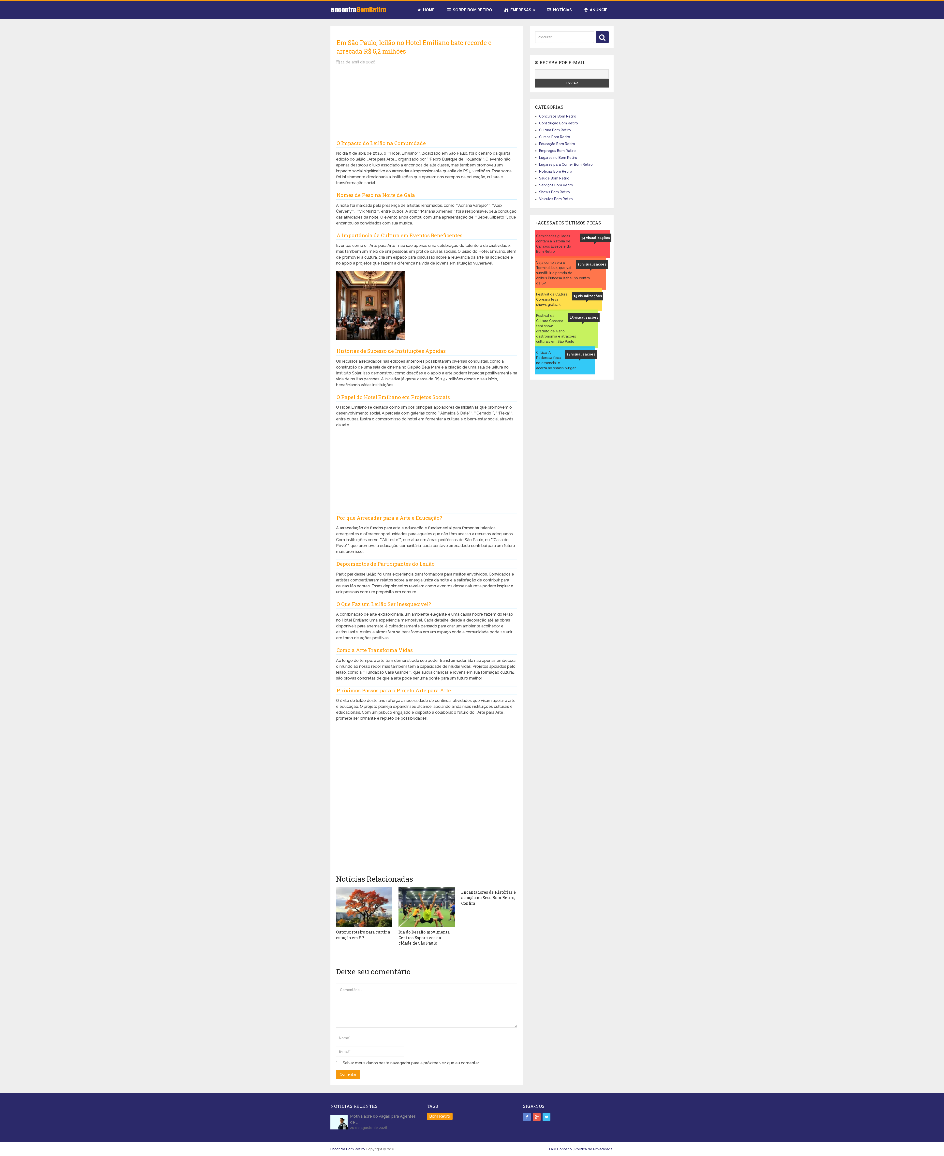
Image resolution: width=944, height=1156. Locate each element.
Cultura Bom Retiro (555, 130)
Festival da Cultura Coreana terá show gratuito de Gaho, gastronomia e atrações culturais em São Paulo (556, 328)
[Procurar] (602, 37)
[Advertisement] (426, 104)
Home (428, 10)
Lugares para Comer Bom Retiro (566, 164)
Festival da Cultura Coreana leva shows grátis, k (551, 299)
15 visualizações (588, 296)
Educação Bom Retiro (557, 144)
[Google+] (537, 1117)
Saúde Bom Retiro (554, 178)
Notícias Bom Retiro (555, 171)
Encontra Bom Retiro (347, 1149)
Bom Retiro (439, 1116)
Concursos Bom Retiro (557, 116)
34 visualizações (595, 238)
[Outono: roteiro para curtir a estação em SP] (364, 907)
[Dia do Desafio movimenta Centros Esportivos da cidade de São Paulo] (426, 907)
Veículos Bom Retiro (556, 199)
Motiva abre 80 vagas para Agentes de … (383, 1119)
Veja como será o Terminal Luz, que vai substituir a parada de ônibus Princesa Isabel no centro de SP (563, 273)
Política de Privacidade (594, 1149)
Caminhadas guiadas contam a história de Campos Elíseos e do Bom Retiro (553, 243)
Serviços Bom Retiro (556, 185)
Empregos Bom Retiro (557, 151)
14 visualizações (580, 354)
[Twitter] (546, 1117)
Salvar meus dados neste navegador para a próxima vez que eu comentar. (411, 1063)
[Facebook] (527, 1117)
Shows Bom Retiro (554, 192)
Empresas (520, 10)
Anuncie (598, 10)
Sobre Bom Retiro (472, 10)
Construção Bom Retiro (558, 123)
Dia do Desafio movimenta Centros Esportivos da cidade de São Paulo (424, 937)
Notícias (562, 10)
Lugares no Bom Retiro (558, 158)
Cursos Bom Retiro (554, 137)
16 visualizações (591, 264)
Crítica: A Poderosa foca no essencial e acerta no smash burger (556, 360)
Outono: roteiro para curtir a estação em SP (363, 934)
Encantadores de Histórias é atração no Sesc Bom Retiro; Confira (488, 897)
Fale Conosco (560, 1149)
